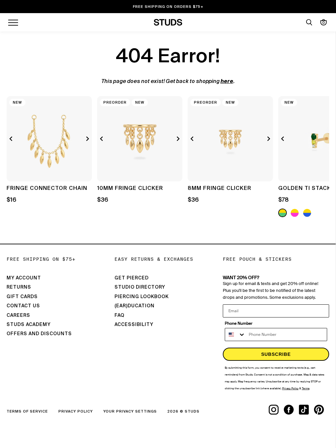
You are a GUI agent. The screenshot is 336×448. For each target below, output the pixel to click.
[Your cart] (323, 22)
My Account (24, 278)
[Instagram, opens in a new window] (276, 409)
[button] (319, 157)
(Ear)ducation (135, 306)
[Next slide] (86, 139)
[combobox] (235, 334)
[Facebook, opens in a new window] (291, 409)
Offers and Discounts (39, 334)
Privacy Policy (75, 411)
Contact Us (23, 306)
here (226, 81)
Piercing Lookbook (142, 297)
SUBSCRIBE (276, 354)
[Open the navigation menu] (13, 22)
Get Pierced (132, 278)
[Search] (309, 22)
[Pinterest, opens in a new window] (321, 409)
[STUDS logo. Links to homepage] (168, 22)
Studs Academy (29, 324)
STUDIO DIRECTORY (140, 287)
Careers (18, 315)
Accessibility (134, 324)
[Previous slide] (12, 139)
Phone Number (238, 323)
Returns (19, 287)
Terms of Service (27, 411)
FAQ (119, 315)
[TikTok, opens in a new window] (306, 409)
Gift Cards (22, 297)
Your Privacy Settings (130, 411)
